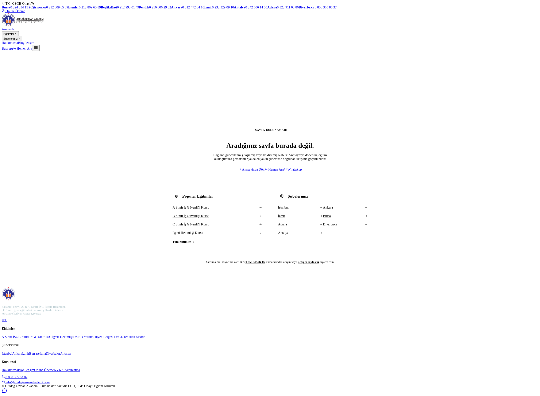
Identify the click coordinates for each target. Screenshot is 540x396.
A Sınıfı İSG (10, 337)
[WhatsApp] (4, 392)
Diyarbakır (53, 353)
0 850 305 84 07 (255, 262)
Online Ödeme (15, 11)
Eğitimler (8, 33)
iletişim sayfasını (308, 262)
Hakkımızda (10, 43)
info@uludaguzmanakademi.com (27, 382)
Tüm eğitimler (182, 241)
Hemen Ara (24, 48)
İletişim (29, 43)
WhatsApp (294, 169)
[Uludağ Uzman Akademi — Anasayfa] (23, 20)
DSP (76, 337)
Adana (41, 353)
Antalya (65, 353)
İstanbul (7, 353)
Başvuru (7, 48)
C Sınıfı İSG (43, 337)
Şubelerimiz (10, 38)
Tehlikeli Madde (134, 337)
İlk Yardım (86, 337)
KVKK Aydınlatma (67, 370)
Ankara (17, 353)
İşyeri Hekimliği (62, 337)
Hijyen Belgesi (103, 337)
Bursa (33, 353)
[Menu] (36, 48)
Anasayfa (8, 29)
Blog (21, 43)
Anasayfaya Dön (253, 169)
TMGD (118, 337)
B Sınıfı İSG (26, 337)
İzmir (25, 353)
